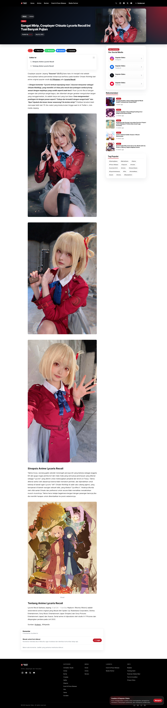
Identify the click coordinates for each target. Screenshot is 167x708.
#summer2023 (113, 168)
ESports (65, 683)
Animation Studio (68, 668)
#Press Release (113, 164)
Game (65, 692)
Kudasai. (38, 625)
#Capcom (124, 164)
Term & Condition (132, 677)
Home (32, 3)
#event (111, 175)
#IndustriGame (133, 168)
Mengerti (158, 700)
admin (30, 34)
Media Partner (73, 3)
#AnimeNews (133, 171)
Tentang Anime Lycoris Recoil (43, 66)
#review (132, 164)
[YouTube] (131, 3)
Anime (39, 3)
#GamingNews (113, 161)
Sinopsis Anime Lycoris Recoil (43, 62)
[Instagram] (120, 3)
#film (124, 171)
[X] (127, 3)
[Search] (116, 3)
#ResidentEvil (128, 175)
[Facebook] (124, 3)
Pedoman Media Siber (133, 674)
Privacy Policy (131, 680)
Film (64, 689)
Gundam (65, 695)
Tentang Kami (131, 671)
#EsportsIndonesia (114, 171)
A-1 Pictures (55, 79)
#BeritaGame (124, 161)
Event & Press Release (58, 3)
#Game (134, 161)
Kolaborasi (141, 3)
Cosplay (65, 677)
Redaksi (129, 668)
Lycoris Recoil (69, 79)
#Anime (123, 168)
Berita (65, 674)
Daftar (65, 680)
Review (46, 3)
